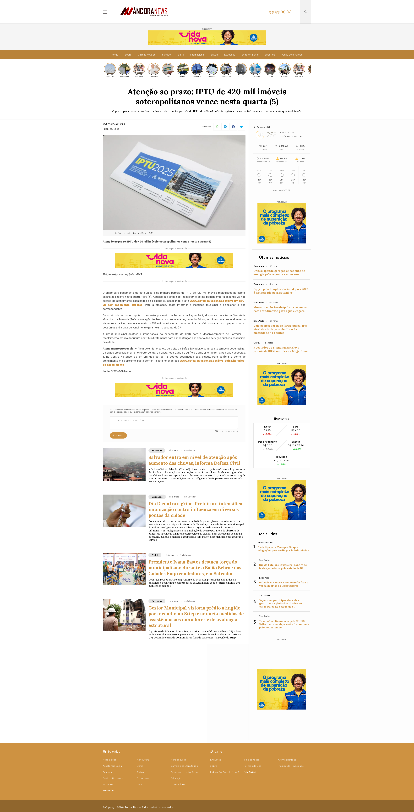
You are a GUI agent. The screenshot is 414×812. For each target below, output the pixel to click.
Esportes (270, 54)
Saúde (214, 54)
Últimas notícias (274, 257)
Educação (229, 54)
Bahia (181, 54)
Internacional (197, 54)
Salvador (167, 54)
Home (115, 54)
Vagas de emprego (292, 54)
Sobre (128, 54)
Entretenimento (250, 54)
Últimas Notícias (147, 54)
